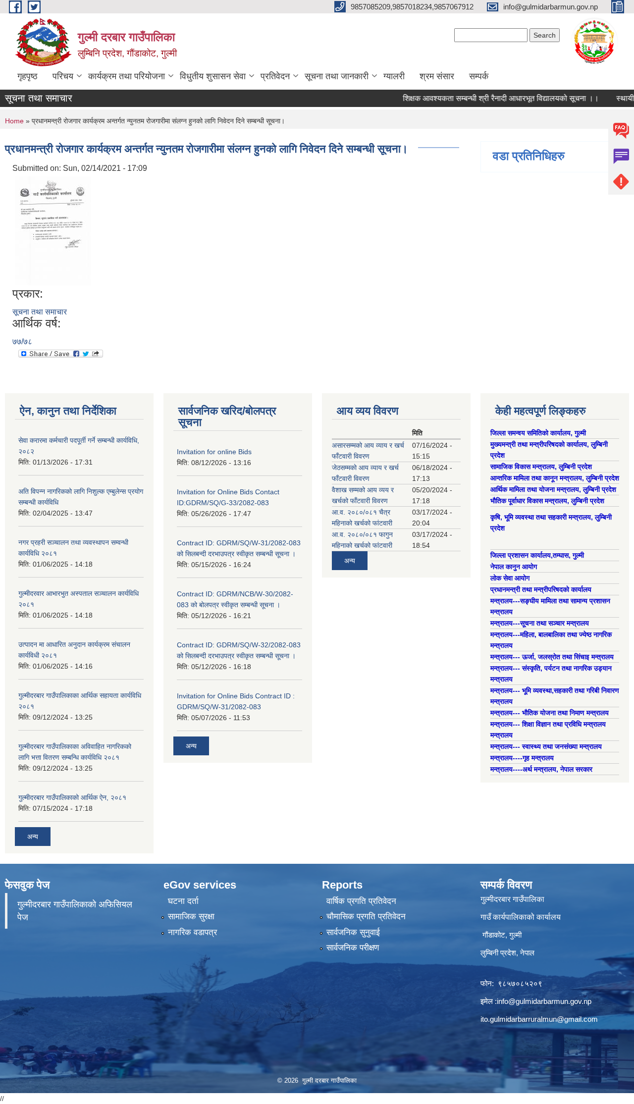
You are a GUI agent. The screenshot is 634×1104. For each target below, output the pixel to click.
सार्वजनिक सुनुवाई (353, 932)
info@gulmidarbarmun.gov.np (544, 1001)
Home (14, 121)
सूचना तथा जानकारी (337, 76)
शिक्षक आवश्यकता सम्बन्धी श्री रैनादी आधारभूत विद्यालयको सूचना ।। (485, 98)
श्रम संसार (437, 76)
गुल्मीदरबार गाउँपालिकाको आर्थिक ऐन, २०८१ (72, 797)
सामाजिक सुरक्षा (191, 916)
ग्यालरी (394, 76)
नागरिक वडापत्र (192, 932)
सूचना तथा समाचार (39, 312)
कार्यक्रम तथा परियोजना (126, 76)
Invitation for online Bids (214, 452)
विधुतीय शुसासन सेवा (213, 76)
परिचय (63, 76)
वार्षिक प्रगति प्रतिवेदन (361, 901)
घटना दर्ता (183, 901)
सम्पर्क (478, 76)
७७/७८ (22, 341)
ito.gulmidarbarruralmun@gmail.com (539, 1019)
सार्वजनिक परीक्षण (352, 947)
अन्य (32, 837)
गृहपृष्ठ (27, 76)
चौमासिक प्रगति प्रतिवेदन (366, 916)
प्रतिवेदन (275, 76)
